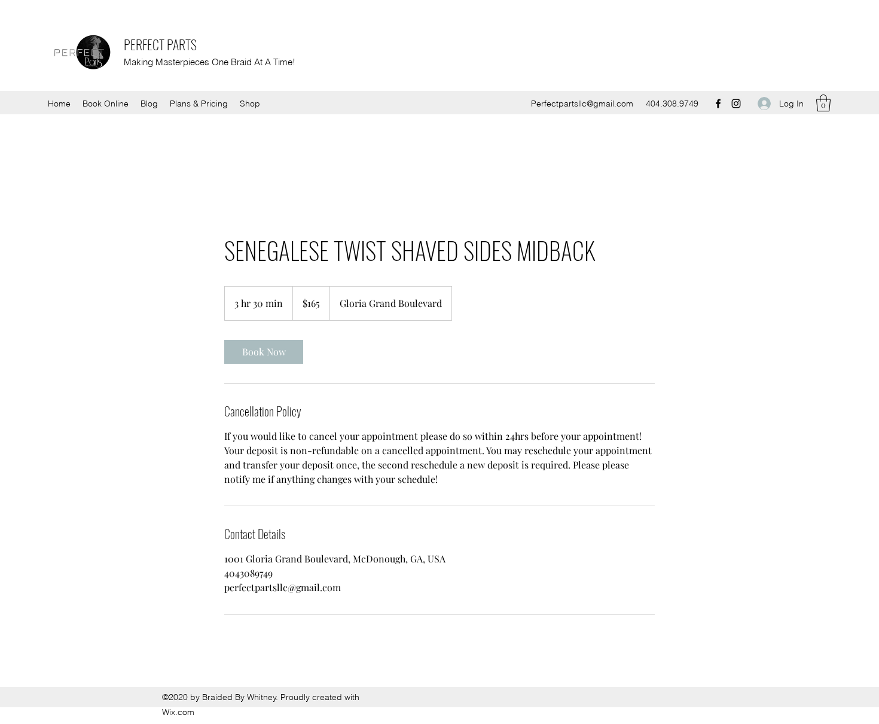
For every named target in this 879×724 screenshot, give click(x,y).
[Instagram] (736, 103)
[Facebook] (718, 103)
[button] (823, 103)
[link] (263, 352)
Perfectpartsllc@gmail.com (582, 103)
